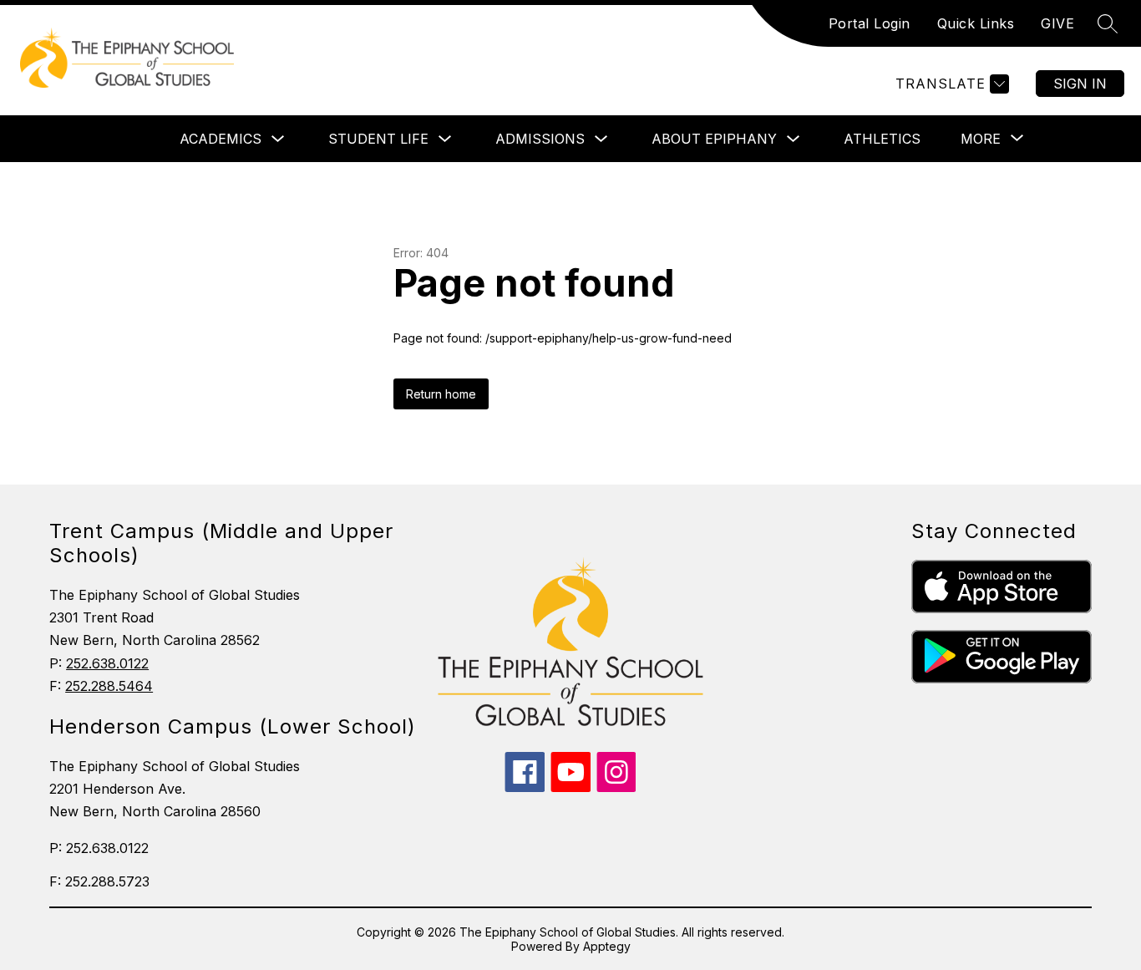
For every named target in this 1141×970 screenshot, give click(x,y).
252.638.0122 (107, 663)
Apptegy (607, 946)
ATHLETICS (882, 138)
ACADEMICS (220, 138)
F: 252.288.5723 (99, 881)
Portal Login (869, 23)
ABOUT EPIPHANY (714, 138)
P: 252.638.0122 (99, 848)
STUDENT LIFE (378, 138)
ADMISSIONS (540, 138)
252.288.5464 (109, 686)
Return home (441, 394)
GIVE (1057, 23)
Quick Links (976, 23)
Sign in (1080, 83)
